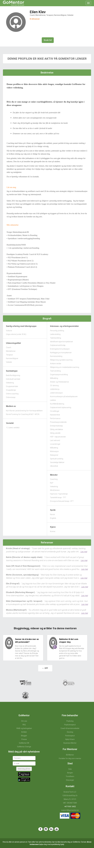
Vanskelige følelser (57, 462)
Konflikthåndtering (57, 404)
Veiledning (10, 383)
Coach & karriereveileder (70, 728)
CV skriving (54, 385)
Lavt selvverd (55, 440)
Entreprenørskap (56, 426)
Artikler (24, 732)
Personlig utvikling (57, 331)
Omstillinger (54, 411)
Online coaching (12, 394)
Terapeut (9, 355)
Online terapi (10, 397)
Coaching (54, 479)
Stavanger (70, 780)
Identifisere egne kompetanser (61, 342)
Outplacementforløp (57, 345)
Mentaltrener (11, 351)
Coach (8, 347)
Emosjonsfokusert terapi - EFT (62, 501)
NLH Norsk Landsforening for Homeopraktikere (24, 411)
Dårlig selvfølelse (56, 429)
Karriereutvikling (56, 356)
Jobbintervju (54, 389)
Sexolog (70, 732)
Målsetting (54, 378)
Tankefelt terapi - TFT (58, 497)
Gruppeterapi (11, 390)
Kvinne (52, 531)
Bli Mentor (70, 755)
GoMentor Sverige (24, 747)
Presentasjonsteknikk (58, 422)
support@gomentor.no (70, 810)
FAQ (24, 725)
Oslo (70, 769)
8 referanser (35, 19)
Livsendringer (55, 444)
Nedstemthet (55, 415)
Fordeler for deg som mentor (70, 758)
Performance (55, 418)
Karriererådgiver (12, 358)
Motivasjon (54, 451)
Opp (45, 668)
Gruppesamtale (12, 386)
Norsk (52, 514)
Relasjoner (54, 455)
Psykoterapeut (70, 725)
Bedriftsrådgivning (13, 375)
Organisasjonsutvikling (59, 375)
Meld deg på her (24, 769)
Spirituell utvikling (56, 459)
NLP (51, 483)
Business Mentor (70, 743)
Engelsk (53, 518)
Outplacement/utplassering (60, 407)
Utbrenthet (54, 466)
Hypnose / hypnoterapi (59, 494)
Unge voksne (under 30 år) (16, 334)
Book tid (48, 40)
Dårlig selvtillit (55, 433)
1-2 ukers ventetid (12, 428)
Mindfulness (55, 490)
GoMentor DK (24, 743)
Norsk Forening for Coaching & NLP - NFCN (22, 414)
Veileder (9, 362)
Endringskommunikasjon (60, 349)
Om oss (24, 721)
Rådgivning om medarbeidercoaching (64, 367)
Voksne (9, 331)
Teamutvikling (55, 371)
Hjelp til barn (70, 739)
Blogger (24, 736)
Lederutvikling (55, 334)
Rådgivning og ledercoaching (61, 360)
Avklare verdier (55, 364)
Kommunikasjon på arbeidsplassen (64, 396)
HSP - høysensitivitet (58, 437)
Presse (24, 739)
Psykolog (69, 721)
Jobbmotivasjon (56, 393)
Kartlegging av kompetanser (61, 353)
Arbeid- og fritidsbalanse (59, 382)
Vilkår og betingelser (24, 728)
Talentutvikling (55, 338)
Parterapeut (70, 736)
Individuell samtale (13, 379)
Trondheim (70, 776)
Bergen (70, 773)
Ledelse (53, 400)
